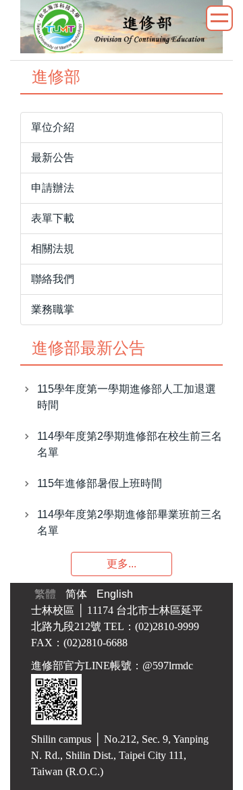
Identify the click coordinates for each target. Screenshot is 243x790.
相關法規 (52, 248)
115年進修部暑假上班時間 (99, 483)
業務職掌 (52, 309)
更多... (121, 563)
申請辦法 (52, 188)
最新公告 (52, 157)
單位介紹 (52, 127)
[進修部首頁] (121, 26)
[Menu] (219, 18)
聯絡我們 (52, 279)
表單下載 (52, 218)
